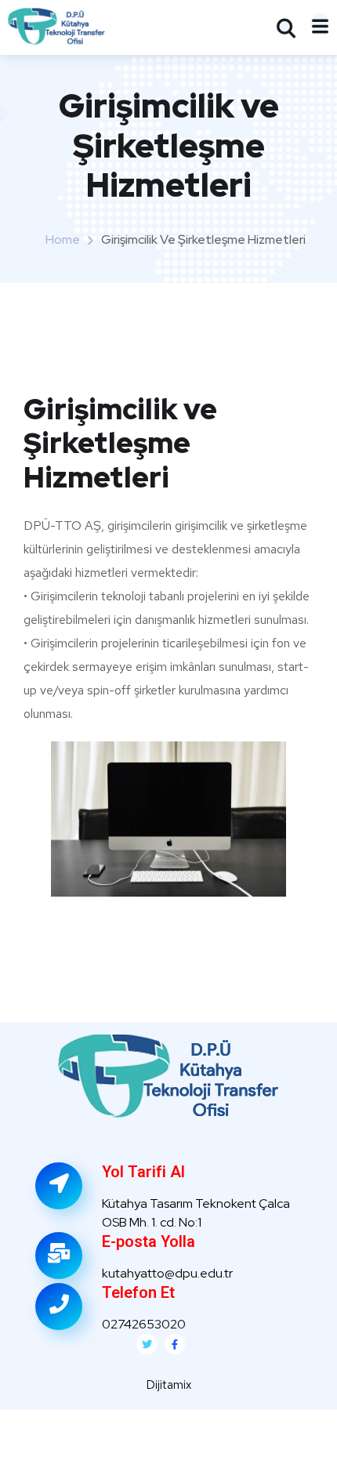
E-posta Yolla (148, 1241)
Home (62, 239)
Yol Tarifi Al (143, 1171)
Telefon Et (138, 1292)
